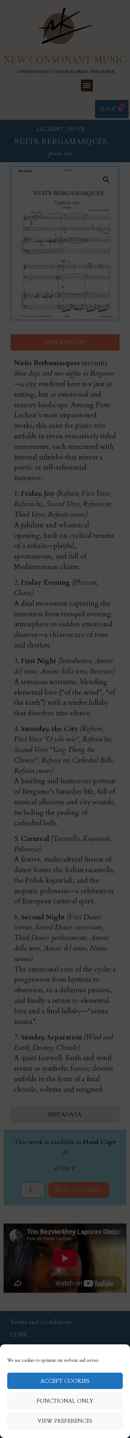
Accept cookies (65, 1381)
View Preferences (65, 1421)
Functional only (65, 1401)
